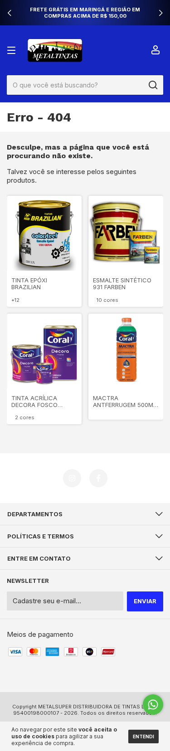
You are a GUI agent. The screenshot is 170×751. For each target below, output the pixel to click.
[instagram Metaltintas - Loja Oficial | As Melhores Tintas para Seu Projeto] (72, 478)
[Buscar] (152, 85)
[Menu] (13, 50)
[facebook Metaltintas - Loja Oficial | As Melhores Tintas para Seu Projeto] (98, 478)
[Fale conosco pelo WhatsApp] (153, 704)
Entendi (143, 736)
